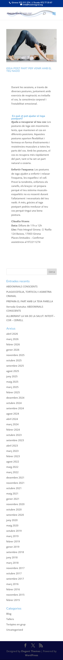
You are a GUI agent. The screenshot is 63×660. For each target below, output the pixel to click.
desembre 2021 (15, 477)
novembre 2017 (15, 568)
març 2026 (12, 339)
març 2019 (12, 536)
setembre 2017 (15, 578)
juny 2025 (12, 376)
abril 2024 (12, 419)
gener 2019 (12, 546)
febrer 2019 (13, 541)
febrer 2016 (13, 589)
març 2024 (12, 424)
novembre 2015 (15, 594)
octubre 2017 (14, 573)
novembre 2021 (15, 482)
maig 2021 (12, 493)
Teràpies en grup (16, 624)
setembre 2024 (15, 408)
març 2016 (12, 584)
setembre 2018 (15, 552)
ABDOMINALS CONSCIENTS (21, 286)
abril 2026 (12, 333)
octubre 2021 (14, 488)
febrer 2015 (13, 600)
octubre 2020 (14, 509)
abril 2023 (12, 445)
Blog (8, 613)
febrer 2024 (13, 429)
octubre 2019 (14, 530)
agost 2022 (12, 461)
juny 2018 (12, 557)
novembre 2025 (15, 355)
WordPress (31, 655)
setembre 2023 (15, 440)
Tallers (10, 619)
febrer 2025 (13, 392)
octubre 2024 (14, 403)
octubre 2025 (14, 360)
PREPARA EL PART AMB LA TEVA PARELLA (29, 301)
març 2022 (12, 472)
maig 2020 (12, 525)
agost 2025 (12, 371)
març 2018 (12, 562)
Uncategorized (14, 629)
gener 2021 (12, 498)
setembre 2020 (15, 514)
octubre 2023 (14, 435)
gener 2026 (12, 349)
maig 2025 (12, 381)
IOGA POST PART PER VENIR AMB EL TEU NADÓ (29, 70)
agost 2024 (12, 413)
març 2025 (12, 387)
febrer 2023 (13, 456)
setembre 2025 (15, 365)
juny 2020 (12, 520)
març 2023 (12, 450)
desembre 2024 (15, 397)
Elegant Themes (30, 651)
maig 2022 (12, 466)
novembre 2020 (15, 504)
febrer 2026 (13, 344)
